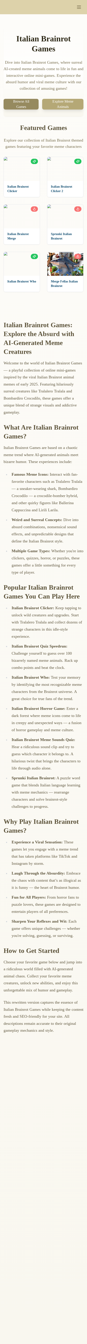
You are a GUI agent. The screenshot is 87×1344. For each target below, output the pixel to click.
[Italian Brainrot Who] (22, 264)
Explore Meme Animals (62, 104)
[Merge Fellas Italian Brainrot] (65, 264)
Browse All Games (21, 104)
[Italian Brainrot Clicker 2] (65, 169)
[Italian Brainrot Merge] (22, 216)
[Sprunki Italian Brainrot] (65, 216)
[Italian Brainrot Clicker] (22, 169)
